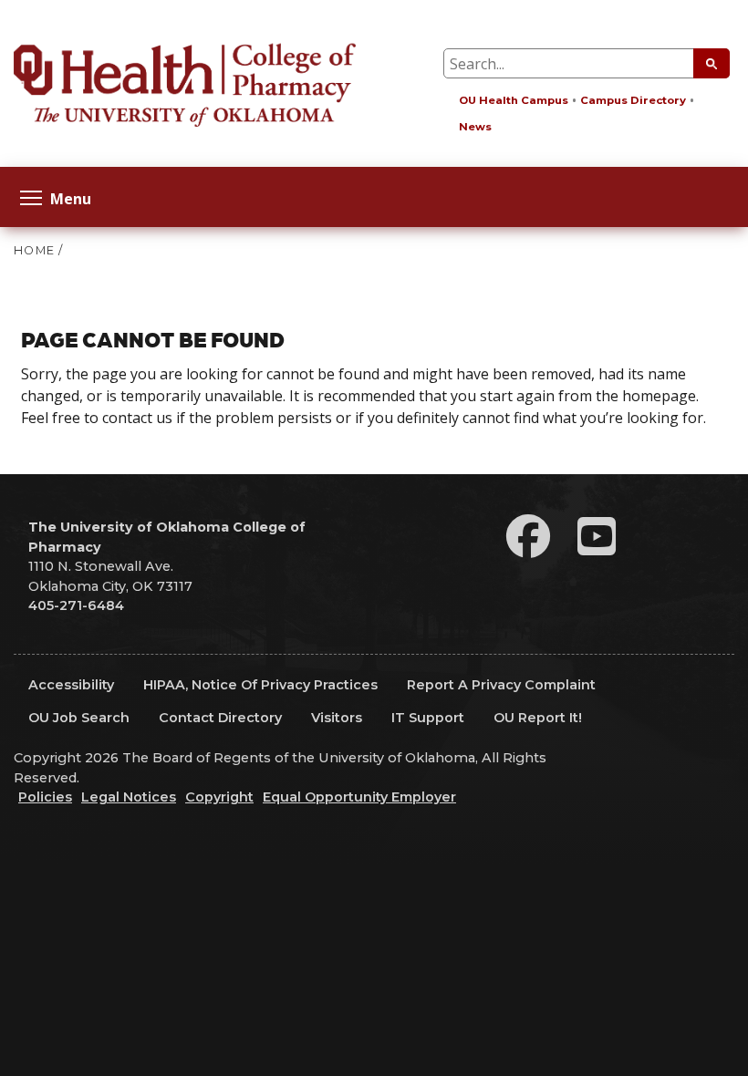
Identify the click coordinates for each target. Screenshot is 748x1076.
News (475, 126)
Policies (45, 797)
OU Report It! (537, 717)
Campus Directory (633, 100)
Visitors (336, 717)
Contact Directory (220, 717)
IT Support (427, 717)
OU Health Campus (513, 100)
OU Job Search (79, 717)
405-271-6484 (76, 605)
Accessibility (71, 685)
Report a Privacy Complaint (501, 685)
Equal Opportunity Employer (359, 797)
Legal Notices (128, 797)
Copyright (219, 797)
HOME (34, 250)
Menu (70, 197)
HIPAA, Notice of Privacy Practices (260, 685)
